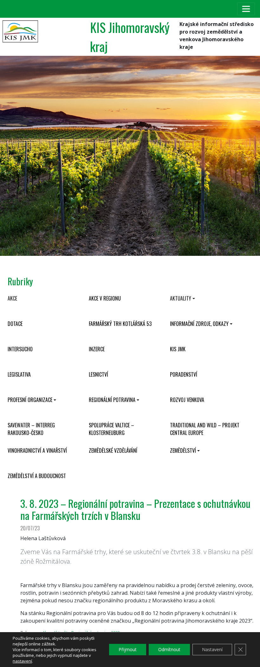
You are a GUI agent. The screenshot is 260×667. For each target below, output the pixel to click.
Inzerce (97, 349)
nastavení (22, 661)
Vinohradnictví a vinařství (37, 450)
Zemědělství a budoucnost (37, 476)
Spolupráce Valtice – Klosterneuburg (111, 429)
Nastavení (212, 649)
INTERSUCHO (20, 349)
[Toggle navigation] (246, 9)
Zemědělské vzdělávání (113, 450)
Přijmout (128, 649)
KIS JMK (177, 349)
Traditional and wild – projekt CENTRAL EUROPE (204, 429)
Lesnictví (98, 374)
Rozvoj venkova (187, 400)
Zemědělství (183, 450)
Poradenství (183, 374)
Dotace (15, 323)
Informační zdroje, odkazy (199, 323)
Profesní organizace (30, 400)
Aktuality (180, 298)
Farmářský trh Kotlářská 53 (120, 323)
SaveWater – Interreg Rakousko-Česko (31, 429)
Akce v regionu (105, 298)
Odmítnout (169, 649)
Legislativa (19, 374)
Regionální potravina (112, 400)
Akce (12, 298)
